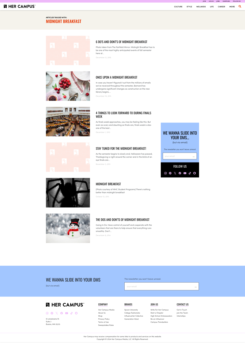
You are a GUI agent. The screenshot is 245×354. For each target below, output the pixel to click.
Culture (178, 6)
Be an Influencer (157, 319)
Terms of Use (103, 322)
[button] (240, 6)
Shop (100, 316)
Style (189, 6)
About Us (102, 312)
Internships (181, 316)
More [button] (232, 6)
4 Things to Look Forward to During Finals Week (123, 115)
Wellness (201, 6)
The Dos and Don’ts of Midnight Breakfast (122, 219)
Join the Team (182, 312)
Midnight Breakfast (108, 184)
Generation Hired (131, 319)
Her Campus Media (106, 309)
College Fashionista (132, 312)
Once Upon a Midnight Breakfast (116, 77)
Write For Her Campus (160, 309)
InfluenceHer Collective (133, 316)
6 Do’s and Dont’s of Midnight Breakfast (121, 41)
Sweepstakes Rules (106, 325)
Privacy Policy (103, 319)
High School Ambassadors (161, 316)
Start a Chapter (157, 312)
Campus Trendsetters (159, 322)
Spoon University (131, 309)
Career (221, 6)
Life (212, 6)
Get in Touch (182, 309)
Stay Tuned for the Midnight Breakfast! (121, 148)
